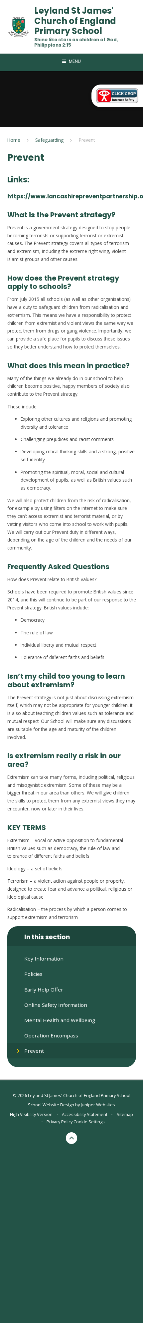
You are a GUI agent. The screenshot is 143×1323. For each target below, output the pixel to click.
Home (13, 140)
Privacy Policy (59, 1122)
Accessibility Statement (84, 1114)
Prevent (87, 140)
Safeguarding (49, 140)
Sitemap (125, 1114)
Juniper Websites (98, 1105)
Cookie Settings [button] (89, 1122)
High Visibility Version (31, 1114)
